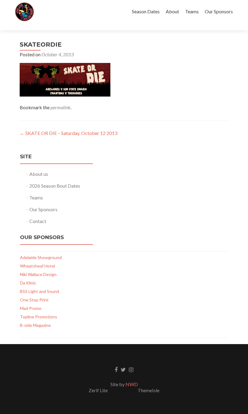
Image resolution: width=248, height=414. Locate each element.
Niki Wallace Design (38, 274)
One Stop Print (34, 299)
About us (38, 174)
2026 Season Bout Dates (54, 186)
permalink (60, 107)
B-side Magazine (35, 325)
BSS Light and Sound (39, 291)
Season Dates (146, 11)
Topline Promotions (38, 316)
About (172, 11)
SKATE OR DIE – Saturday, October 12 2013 (68, 133)
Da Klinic (28, 282)
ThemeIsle (148, 390)
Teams (192, 11)
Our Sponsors (219, 11)
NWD (132, 384)
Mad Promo (30, 308)
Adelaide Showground (41, 257)
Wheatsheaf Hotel (37, 265)
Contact (37, 221)
